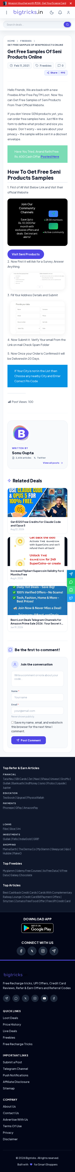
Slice (12, 828)
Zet (30, 778)
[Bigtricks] (37, 975)
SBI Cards (21, 778)
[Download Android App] (71, 590)
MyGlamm (43, 849)
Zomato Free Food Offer (30, 901)
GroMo (65, 778)
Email (15, 704)
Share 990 (57, 72)
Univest (54, 778)
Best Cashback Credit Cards (20, 892)
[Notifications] (60, 12)
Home (11, 41)
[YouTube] (44, 998)
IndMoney (32, 783)
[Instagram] (43, 951)
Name (15, 691)
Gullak (7, 783)
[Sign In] (68, 12)
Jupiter (7, 787)
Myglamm (9, 870)
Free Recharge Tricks (17, 1044)
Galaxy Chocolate (21, 875)
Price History (12, 1024)
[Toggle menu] (6, 12)
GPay (18, 807)
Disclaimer (10, 1139)
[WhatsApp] (16, 998)
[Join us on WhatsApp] (71, 582)
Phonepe (8, 807)
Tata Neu (8, 778)
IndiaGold (25, 838)
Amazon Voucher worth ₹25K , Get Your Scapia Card (37, 3)
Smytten (8, 901)
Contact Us (11, 1113)
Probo (51, 783)
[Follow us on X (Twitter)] (71, 598)
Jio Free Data (50, 870)
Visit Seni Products (26, 254)
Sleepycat (57, 849)
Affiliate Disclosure (16, 1082)
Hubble (7, 853)
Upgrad (21, 797)
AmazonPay (31, 807)
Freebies (25, 41)
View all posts (51, 463)
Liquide (61, 783)
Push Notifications (15, 1075)
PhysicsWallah (35, 797)
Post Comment (31, 740)
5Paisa (45, 778)
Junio (42, 783)
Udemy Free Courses (28, 870)
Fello (15, 838)
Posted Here (50, 156)
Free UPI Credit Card (58, 901)
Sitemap (9, 1088)
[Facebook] (21, 951)
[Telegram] (54, 951)
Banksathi (18, 783)
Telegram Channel (15, 1069)
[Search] (67, 24)
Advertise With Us (15, 1119)
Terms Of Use (12, 1126)
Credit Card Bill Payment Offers (41, 896)
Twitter (41, 457)
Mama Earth (10, 849)
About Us (9, 1106)
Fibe (5, 828)
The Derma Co (27, 849)
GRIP (36, 838)
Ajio (67, 849)
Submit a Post (12, 1062)
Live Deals (10, 1031)
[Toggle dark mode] (51, 12)
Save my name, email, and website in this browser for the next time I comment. (37, 726)
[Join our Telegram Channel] (71, 574)
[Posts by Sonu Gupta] (20, 433)
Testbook (9, 797)
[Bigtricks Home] (28, 12)
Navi (36, 778)
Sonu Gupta (23, 452)
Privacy (8, 1132)
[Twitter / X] (32, 951)
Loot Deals (10, 1018)
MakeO (17, 853)
